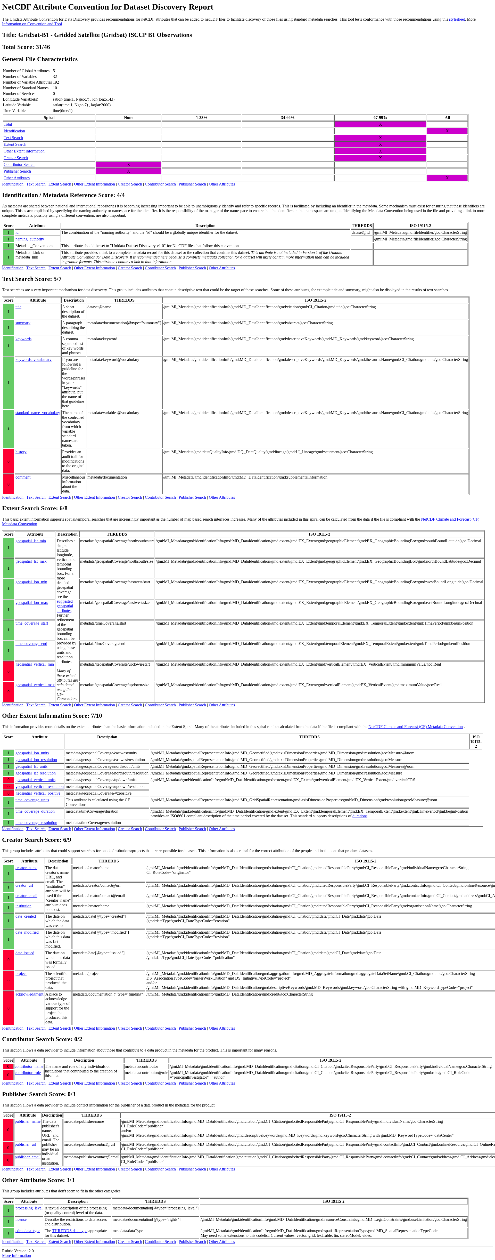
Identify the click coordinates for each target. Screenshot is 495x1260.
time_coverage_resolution (36, 822)
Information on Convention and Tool (32, 24)
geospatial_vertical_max (35, 685)
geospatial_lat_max (31, 561)
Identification (14, 131)
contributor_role (28, 1072)
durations (359, 816)
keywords (23, 339)
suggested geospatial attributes (65, 606)
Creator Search (16, 158)
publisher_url (25, 1144)
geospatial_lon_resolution (36, 759)
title (18, 307)
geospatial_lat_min (30, 541)
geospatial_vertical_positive (37, 793)
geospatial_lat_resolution (35, 773)
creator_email (26, 895)
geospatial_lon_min (31, 582)
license (21, 1219)
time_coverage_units (32, 800)
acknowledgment (29, 994)
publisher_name (27, 1121)
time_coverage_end (31, 643)
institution (23, 906)
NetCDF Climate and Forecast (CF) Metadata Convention (415, 726)
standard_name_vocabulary (37, 412)
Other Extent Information (24, 151)
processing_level (29, 1208)
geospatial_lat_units (31, 766)
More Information (16, 1255)
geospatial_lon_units (32, 753)
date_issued (24, 953)
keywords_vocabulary (33, 359)
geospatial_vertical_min (34, 664)
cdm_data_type (27, 1231)
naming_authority (29, 239)
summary (22, 323)
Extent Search (15, 144)
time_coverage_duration (35, 811)
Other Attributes (17, 178)
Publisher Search (17, 171)
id (17, 232)
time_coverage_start (31, 623)
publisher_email (27, 1157)
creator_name (26, 868)
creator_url (24, 885)
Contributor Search (19, 164)
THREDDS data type (69, 1231)
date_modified (27, 932)
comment (22, 477)
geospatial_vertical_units (35, 780)
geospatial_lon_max (31, 602)
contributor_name (29, 1066)
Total (8, 124)
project (21, 973)
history (21, 452)
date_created (25, 916)
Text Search (13, 137)
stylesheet (457, 19)
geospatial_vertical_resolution (39, 786)
